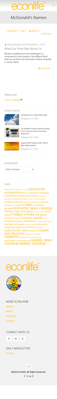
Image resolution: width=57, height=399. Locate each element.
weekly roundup (32, 243)
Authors (34, 31)
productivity (32, 230)
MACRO (9, 306)
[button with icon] (9, 339)
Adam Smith (9, 189)
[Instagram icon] (33, 376)
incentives (9, 221)
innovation (29, 221)
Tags (22, 31)
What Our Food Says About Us (23, 48)
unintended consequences (17, 240)
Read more (46, 68)
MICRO (9, 311)
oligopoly (39, 227)
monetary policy (30, 224)
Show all (47, 33)
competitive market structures (21, 195)
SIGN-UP (10, 353)
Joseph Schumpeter (44, 221)
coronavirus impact (20, 199)
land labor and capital (14, 224)
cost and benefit (39, 199)
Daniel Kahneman (30, 202)
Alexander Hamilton (22, 190)
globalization (16, 218)
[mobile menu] (53, 5)
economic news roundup (32, 208)
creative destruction (13, 202)
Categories (11, 31)
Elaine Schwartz (14, 44)
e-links (27, 205)
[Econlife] (28, 5)
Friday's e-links (23, 214)
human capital (32, 218)
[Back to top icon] (28, 366)
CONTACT (10, 321)
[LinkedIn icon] (30, 376)
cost (31, 199)
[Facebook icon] (24, 376)
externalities (27, 211)
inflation (19, 221)
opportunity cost (15, 230)
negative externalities (26, 227)
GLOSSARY (11, 316)
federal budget (38, 212)
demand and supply (12, 205)
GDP (37, 215)
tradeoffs (11, 237)
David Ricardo (43, 202)
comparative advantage (38, 193)
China (24, 193)
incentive (46, 218)
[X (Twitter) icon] (27, 376)
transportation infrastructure (30, 237)
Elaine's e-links (12, 211)
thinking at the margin (32, 234)
